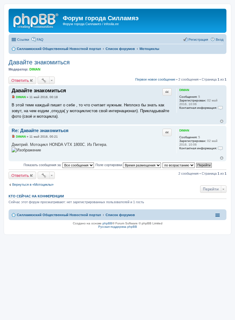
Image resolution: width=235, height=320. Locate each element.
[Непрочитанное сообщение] (13, 97)
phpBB (107, 223)
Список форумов (120, 215)
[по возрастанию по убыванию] (178, 165)
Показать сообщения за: (43, 165)
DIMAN (34, 69)
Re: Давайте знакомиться (40, 130)
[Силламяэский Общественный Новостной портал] (36, 20)
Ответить (20, 80)
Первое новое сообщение (155, 79)
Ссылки (23, 39)
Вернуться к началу (221, 121)
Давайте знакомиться (39, 62)
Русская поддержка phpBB (117, 226)
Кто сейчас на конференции (36, 196)
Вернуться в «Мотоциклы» (33, 184)
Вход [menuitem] (219, 39)
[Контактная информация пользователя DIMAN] (220, 107)
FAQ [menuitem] (40, 39)
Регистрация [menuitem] (198, 39)
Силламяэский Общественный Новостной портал (59, 215)
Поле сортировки (109, 165)
